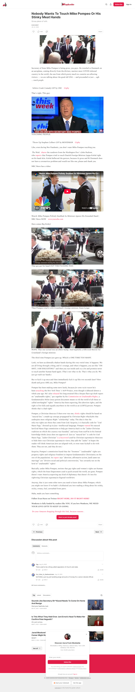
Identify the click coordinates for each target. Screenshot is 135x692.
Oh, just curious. (37, 622)
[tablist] (40, 546)
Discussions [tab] (46, 595)
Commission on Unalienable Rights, (83, 396)
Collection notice (85, 678)
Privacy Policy (82, 668)
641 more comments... (39, 585)
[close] (86, 634)
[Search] (106, 4)
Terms (77, 678)
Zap (37, 564)
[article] (67, 606)
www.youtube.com (55, 219)
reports (38, 155)
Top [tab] (34, 595)
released (56, 393)
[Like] (33, 32)
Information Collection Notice (67, 668)
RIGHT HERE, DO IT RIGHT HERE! (73, 498)
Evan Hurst (35, 25)
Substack (58, 688)
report (56, 457)
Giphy (66, 88)
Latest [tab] (39, 595)
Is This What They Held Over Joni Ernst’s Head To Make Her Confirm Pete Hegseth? (58, 618)
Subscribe (118, 4)
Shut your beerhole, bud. (40, 606)
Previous (39, 532)
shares (43, 152)
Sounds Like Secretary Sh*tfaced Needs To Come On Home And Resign (58, 602)
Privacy (71, 678)
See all (35, 648)
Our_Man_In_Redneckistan (45, 574)
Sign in (128, 4)
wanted (87, 425)
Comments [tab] (36, 546)
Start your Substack (62, 683)
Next (97, 532)
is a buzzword (63, 437)
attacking (40, 390)
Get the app (77, 683)
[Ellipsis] (102, 564)
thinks (77, 413)
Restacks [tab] (44, 546)
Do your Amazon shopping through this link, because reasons (57, 511)
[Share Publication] (111, 4)
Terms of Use (77, 666)
